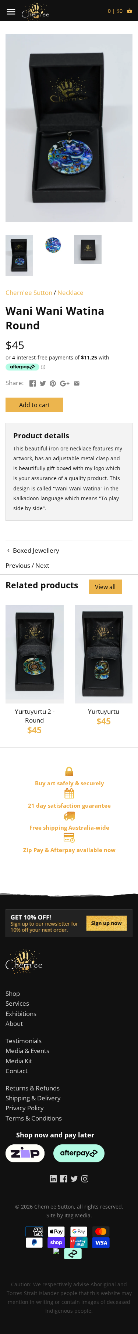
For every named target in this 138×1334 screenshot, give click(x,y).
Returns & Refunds (33, 1088)
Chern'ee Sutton (29, 292)
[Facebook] (63, 1178)
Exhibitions (21, 1013)
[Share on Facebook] (32, 382)
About (14, 1023)
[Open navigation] (11, 11)
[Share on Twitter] (43, 382)
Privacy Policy (25, 1108)
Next (42, 565)
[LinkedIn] (53, 1178)
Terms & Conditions (34, 1118)
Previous (18, 565)
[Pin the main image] (53, 382)
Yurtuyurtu (103, 711)
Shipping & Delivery (33, 1098)
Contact (17, 1071)
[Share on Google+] (65, 382)
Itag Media (77, 1215)
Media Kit (19, 1061)
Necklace (70, 292)
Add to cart (34, 405)
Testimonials (24, 1041)
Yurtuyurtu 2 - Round (34, 715)
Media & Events (27, 1050)
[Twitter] (74, 1178)
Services (17, 1003)
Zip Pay (33, 850)
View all (105, 587)
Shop (13, 993)
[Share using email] (77, 382)
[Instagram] (85, 1178)
